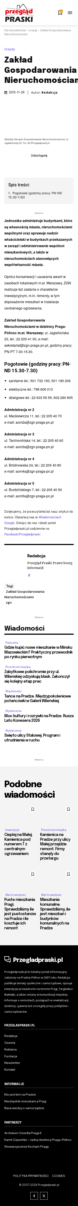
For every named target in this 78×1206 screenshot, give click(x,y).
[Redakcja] (14, 564)
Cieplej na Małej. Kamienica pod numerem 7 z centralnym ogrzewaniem (18, 844)
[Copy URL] (64, 165)
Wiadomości (13, 691)
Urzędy (32, 30)
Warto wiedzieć (15, 895)
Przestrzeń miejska (18, 667)
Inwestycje (12, 830)
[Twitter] (24, 165)
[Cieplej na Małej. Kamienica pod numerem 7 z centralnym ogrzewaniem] (21, 814)
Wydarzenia (13, 711)
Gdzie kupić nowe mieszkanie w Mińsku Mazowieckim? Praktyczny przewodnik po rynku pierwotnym (38, 652)
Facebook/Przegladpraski (22, 534)
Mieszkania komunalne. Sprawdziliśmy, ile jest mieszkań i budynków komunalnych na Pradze (55, 914)
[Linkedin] (34, 165)
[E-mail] (44, 165)
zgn (9, 602)
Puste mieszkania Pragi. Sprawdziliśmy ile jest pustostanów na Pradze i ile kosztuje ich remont (20, 914)
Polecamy (11, 643)
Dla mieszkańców (15, 30)
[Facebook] (14, 165)
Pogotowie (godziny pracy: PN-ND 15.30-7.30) (35, 195)
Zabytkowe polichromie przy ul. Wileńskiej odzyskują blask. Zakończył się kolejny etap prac (37, 676)
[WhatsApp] (54, 165)
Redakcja (50, 92)
